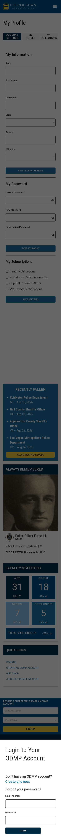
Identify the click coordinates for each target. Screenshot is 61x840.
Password (10, 812)
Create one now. (17, 782)
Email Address (12, 796)
